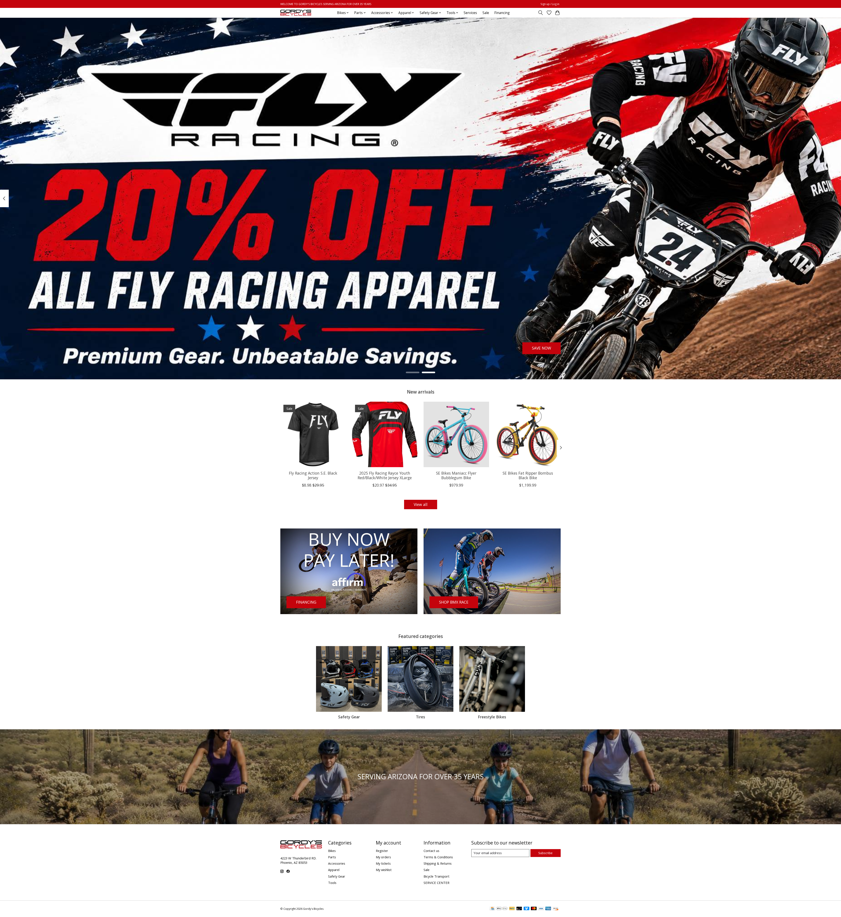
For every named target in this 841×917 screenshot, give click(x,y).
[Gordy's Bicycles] (295, 12)
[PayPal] (512, 909)
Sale (485, 13)
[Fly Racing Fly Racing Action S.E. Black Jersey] (313, 434)
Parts (332, 857)
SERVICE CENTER (436, 882)
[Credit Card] (492, 909)
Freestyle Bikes (492, 716)
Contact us (431, 850)
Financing (502, 13)
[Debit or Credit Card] (519, 909)
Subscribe (545, 853)
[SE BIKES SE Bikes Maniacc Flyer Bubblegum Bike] (456, 434)
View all (421, 504)
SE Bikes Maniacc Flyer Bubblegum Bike (456, 475)
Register (382, 850)
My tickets (383, 863)
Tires (420, 716)
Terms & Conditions (438, 857)
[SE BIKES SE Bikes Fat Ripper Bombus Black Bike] (528, 434)
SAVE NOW (541, 348)
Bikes (332, 850)
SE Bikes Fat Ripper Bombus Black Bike (528, 475)
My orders (383, 857)
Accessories (336, 863)
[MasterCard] (534, 909)
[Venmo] (526, 909)
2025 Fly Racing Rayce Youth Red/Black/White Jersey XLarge (385, 475)
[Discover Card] (555, 909)
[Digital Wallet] (502, 909)
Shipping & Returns (438, 863)
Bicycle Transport (436, 876)
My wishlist (384, 870)
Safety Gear (349, 716)
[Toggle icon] (540, 13)
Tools (332, 882)
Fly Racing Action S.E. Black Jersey (313, 475)
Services (470, 13)
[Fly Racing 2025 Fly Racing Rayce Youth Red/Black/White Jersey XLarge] (384, 434)
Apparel (333, 870)
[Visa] (541, 909)
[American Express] (548, 909)
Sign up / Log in (550, 4)
